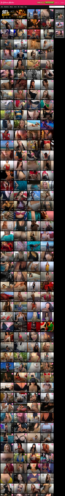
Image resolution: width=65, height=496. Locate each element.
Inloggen (62, 2)
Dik (18, 6)
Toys (26, 6)
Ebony (22, 6)
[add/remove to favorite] (28, 10)
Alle (2, 6)
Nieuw (11, 6)
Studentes (6, 6)
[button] (57, 2)
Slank (15, 6)
